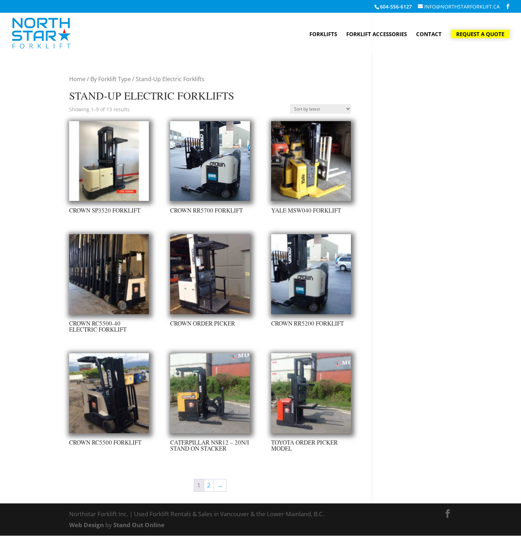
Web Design (86, 525)
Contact (429, 35)
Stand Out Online (138, 525)
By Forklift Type (110, 79)
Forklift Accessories (376, 35)
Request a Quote (480, 34)
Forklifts (323, 35)
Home (77, 79)
